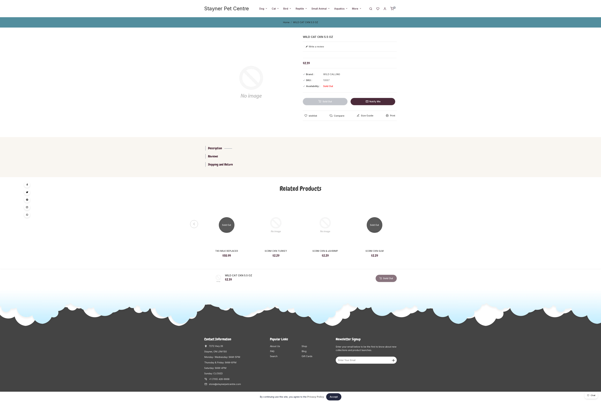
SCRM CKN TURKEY (276, 251)
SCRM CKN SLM (374, 251)
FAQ (272, 351)
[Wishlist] (377, 8)
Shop (304, 346)
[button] (402, 224)
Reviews (213, 156)
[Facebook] (27, 185)
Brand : (310, 74)
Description (215, 148)
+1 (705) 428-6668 (219, 379)
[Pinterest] (27, 200)
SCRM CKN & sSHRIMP (325, 251)
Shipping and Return (220, 164)
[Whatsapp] (27, 215)
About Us (275, 346)
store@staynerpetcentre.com (225, 384)
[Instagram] (27, 207)
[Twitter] (27, 192)
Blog (304, 351)
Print (392, 115)
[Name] (393, 360)
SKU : (309, 80)
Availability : (313, 86)
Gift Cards (307, 356)
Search (273, 356)
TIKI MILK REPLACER (226, 251)
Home (286, 22)
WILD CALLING (331, 74)
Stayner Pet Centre (226, 8)
